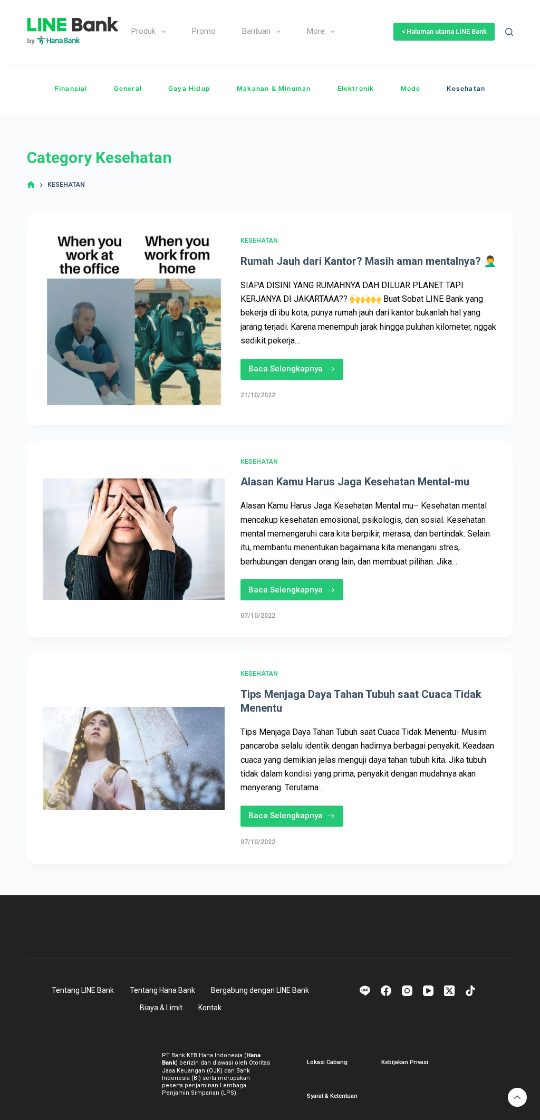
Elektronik (356, 88)
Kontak (209, 1007)
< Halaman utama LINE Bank (444, 31)
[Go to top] (517, 1097)
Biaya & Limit (161, 1007)
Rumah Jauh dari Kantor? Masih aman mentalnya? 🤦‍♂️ (368, 261)
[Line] (365, 990)
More (316, 31)
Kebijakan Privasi (404, 1062)
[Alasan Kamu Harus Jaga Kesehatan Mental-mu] (134, 539)
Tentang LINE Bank (83, 990)
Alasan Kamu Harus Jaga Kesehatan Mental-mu (354, 481)
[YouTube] (428, 990)
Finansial (71, 88)
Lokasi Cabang (327, 1062)
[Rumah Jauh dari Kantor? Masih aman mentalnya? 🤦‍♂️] (134, 318)
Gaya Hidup (189, 88)
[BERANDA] (31, 185)
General (128, 88)
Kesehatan (466, 88)
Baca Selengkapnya (291, 371)
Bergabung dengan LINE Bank (260, 990)
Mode (411, 88)
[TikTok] (470, 990)
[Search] (509, 32)
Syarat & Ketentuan (332, 1096)
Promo (204, 31)
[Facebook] (386, 990)
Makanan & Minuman (274, 88)
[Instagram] (407, 990)
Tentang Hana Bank (162, 990)
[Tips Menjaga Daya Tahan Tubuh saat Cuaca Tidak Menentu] (134, 758)
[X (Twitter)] (449, 990)
